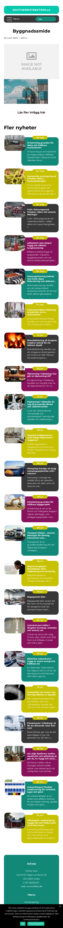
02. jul (40, 687)
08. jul (40, 463)
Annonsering (31, 902)
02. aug (40, 271)
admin (24, 38)
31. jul (40, 335)
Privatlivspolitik (36, 924)
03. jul (40, 653)
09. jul (40, 430)
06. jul (40, 561)
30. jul (40, 368)
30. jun (40, 782)
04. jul (40, 620)
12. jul (40, 396)
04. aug (40, 171)
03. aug (40, 237)
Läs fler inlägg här (31, 112)
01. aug (40, 304)
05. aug (40, 137)
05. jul (40, 591)
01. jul (40, 748)
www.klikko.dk (34, 886)
